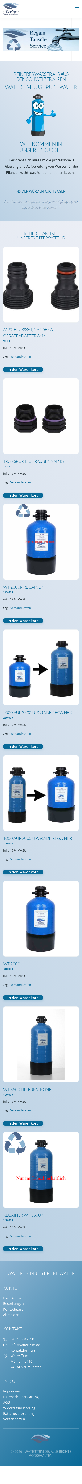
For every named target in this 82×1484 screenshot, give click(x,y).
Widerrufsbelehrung (19, 1408)
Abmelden (11, 1315)
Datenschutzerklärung (21, 1397)
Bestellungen (13, 1303)
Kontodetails (13, 1309)
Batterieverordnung (19, 1413)
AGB (6, 1402)
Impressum (12, 1391)
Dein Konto (12, 1298)
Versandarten (14, 1419)
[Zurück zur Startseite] (11, 9)
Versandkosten (20, 357)
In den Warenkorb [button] (23, 369)
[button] (77, 9)
